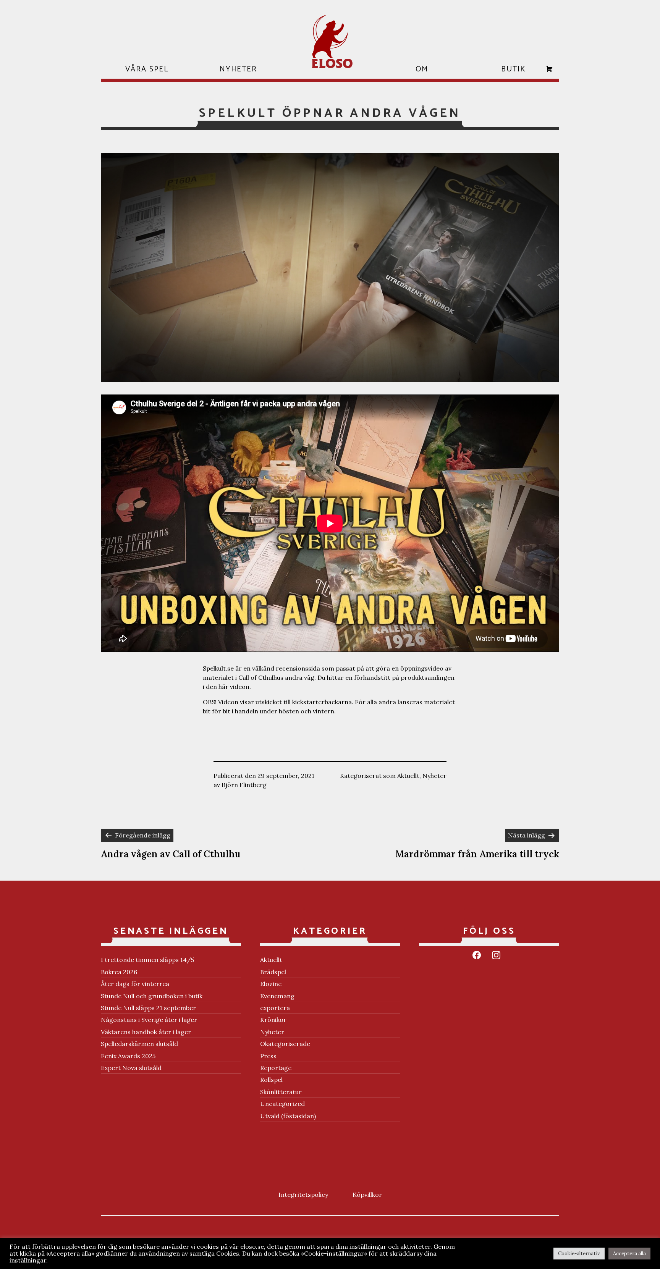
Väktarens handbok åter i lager (146, 1032)
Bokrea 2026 (119, 972)
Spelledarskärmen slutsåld (139, 1044)
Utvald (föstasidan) (288, 1116)
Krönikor (273, 1019)
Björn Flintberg (244, 785)
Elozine (270, 984)
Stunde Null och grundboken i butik (151, 996)
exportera (275, 1008)
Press (268, 1056)
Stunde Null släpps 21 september (148, 1008)
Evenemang (277, 996)
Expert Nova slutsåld (131, 1068)
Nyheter (434, 775)
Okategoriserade (285, 1044)
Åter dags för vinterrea (135, 984)
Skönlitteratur (281, 1092)
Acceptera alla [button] (629, 1253)
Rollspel (271, 1079)
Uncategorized (282, 1103)
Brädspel (273, 972)
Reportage (275, 1068)
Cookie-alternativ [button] (579, 1253)
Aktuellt (408, 775)
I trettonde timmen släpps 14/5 (147, 959)
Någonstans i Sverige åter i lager (149, 1019)
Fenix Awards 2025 (128, 1056)
